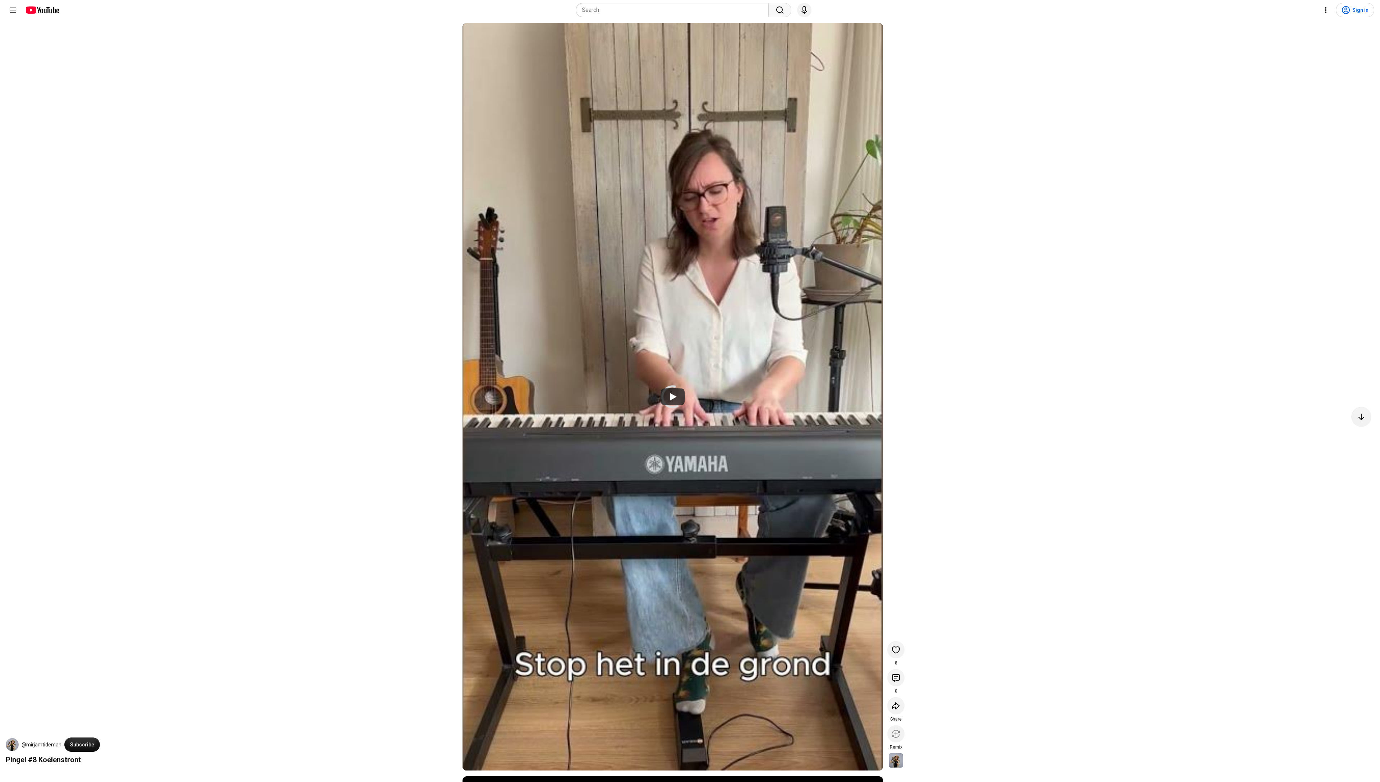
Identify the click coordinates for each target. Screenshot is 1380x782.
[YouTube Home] (42, 10)
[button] (12, 744)
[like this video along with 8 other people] (896, 649)
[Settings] (1325, 10)
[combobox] (674, 10)
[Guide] (13, 10)
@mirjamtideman (41, 745)
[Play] (673, 396)
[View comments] (896, 677)
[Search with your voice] (804, 10)
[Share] (896, 705)
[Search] (779, 10)
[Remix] (896, 733)
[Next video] (1361, 417)
